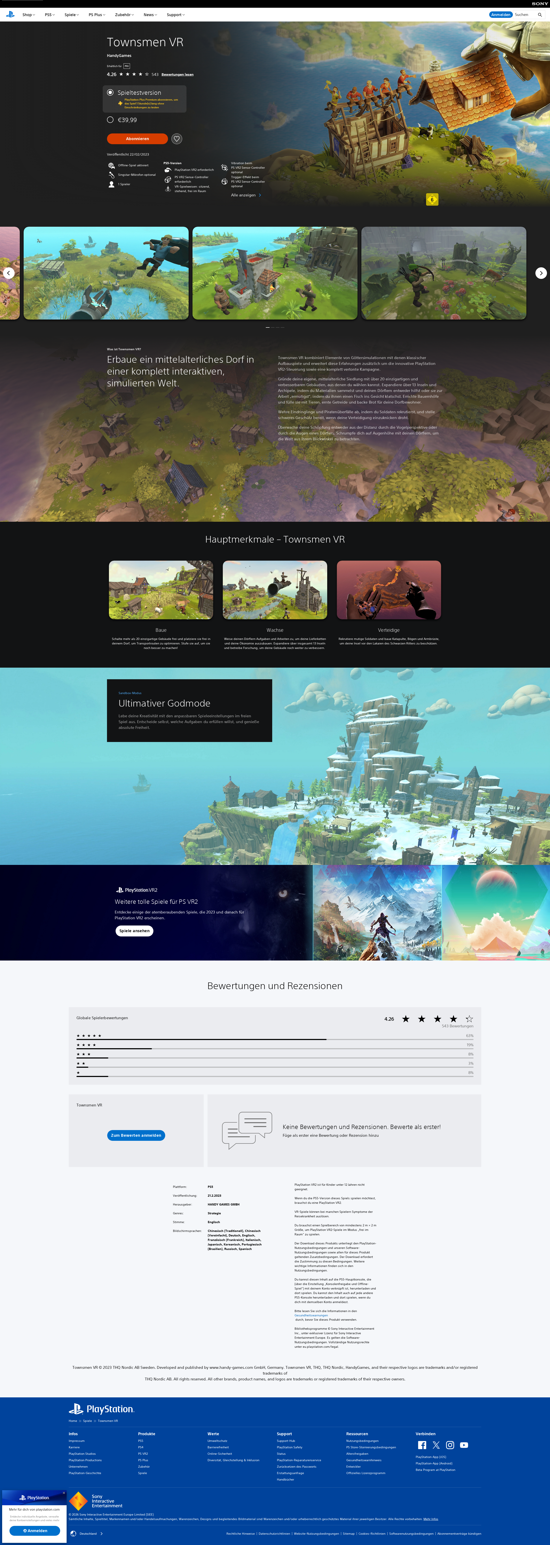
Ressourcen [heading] (357, 1433)
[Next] (541, 273)
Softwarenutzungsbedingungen (411, 1534)
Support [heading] (284, 1433)
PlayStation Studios (82, 1454)
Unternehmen (78, 1467)
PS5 (48, 14)
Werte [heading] (213, 1433)
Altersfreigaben (357, 1454)
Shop (27, 14)
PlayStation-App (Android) (434, 1463)
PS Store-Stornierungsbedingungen (371, 1447)
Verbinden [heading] (425, 1433)
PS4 (140, 1447)
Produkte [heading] (146, 1433)
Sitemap (349, 1534)
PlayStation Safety (289, 1447)
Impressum (77, 1441)
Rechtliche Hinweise (240, 1534)
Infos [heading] (73, 1433)
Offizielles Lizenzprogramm (365, 1473)
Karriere (74, 1447)
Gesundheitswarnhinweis (364, 1460)
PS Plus (95, 14)
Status (281, 1454)
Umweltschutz (217, 1441)
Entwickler (353, 1467)
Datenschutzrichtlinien (274, 1534)
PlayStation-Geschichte (85, 1473)
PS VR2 (143, 1454)
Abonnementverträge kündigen (459, 1534)
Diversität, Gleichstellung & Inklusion (233, 1460)
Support (174, 14)
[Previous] (9, 273)
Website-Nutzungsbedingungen (316, 1534)
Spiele (70, 14)
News (149, 14)
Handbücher (285, 1479)
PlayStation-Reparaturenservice (299, 1460)
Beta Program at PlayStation (435, 1470)
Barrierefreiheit (218, 1447)
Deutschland (88, 1533)
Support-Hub (286, 1441)
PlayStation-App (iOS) (431, 1457)
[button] (268, 327)
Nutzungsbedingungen (362, 1441)
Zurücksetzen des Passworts (296, 1467)
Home (73, 1421)
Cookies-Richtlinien (372, 1534)
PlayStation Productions (85, 1460)
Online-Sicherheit (220, 1454)
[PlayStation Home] (10, 14)
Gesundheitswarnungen (311, 1315)
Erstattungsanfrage (290, 1473)
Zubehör (123, 14)
